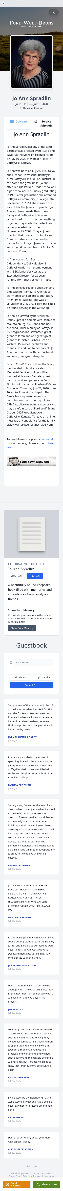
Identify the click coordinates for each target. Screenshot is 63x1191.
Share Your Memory (22, 628)
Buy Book (35, 575)
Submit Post (31, 685)
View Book (16, 575)
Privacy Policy (22, 1176)
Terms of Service (41, 1176)
